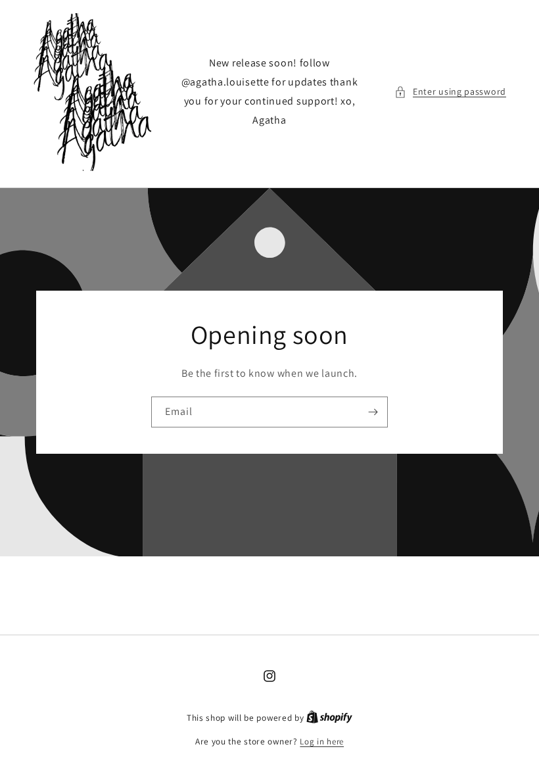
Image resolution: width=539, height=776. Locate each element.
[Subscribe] (372, 412)
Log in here (322, 741)
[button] (450, 92)
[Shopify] (329, 717)
